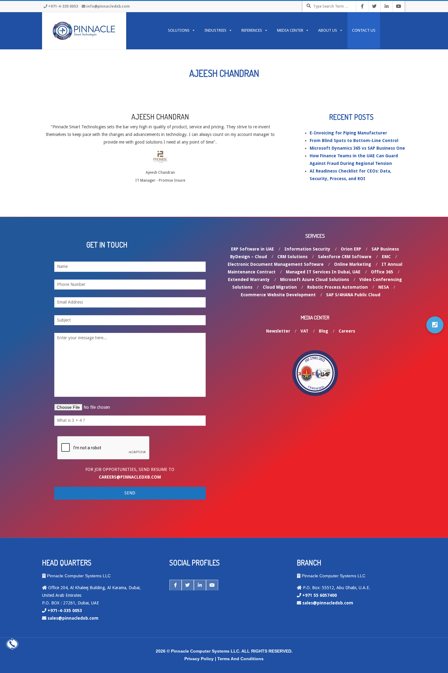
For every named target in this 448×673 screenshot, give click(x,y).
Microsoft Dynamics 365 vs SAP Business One (357, 148)
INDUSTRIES (215, 30)
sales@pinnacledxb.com (73, 618)
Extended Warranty (249, 279)
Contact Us (363, 30)
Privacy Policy (199, 658)
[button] (434, 324)
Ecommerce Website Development (278, 294)
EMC (386, 256)
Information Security (307, 249)
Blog (323, 331)
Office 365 (382, 271)
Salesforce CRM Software (345, 256)
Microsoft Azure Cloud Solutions (314, 279)
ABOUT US (327, 30)
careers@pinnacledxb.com (130, 477)
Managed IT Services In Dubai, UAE (323, 271)
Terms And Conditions (240, 658)
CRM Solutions (292, 256)
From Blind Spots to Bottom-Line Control (354, 140)
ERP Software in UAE (252, 249)
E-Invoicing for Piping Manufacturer (348, 132)
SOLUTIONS (179, 30)
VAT (304, 331)
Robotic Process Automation (337, 287)
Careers (347, 331)
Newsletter (278, 331)
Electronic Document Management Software (276, 264)
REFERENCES (251, 30)
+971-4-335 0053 (63, 6)
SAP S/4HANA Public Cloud (353, 294)
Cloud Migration (280, 287)
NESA (383, 287)
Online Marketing (352, 264)
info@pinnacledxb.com (108, 6)
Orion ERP (351, 249)
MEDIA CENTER (290, 30)
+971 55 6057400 (319, 595)
